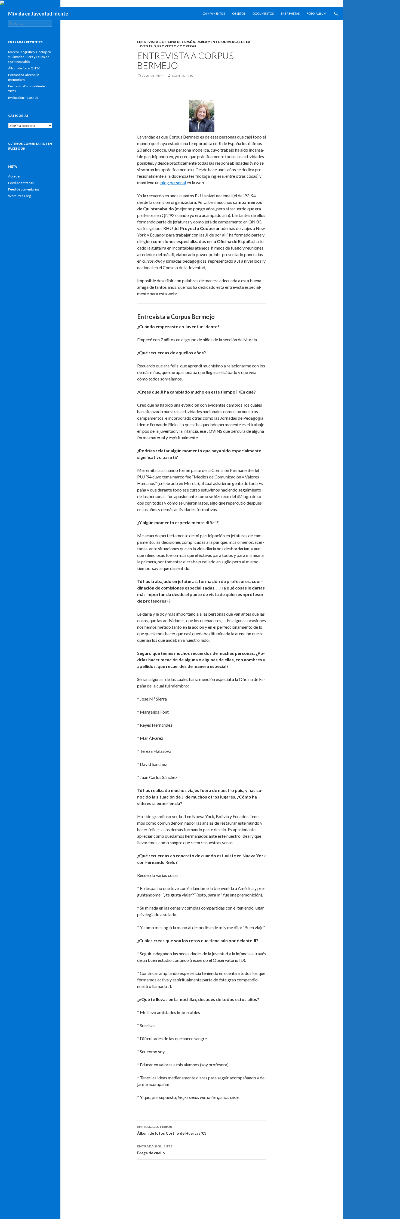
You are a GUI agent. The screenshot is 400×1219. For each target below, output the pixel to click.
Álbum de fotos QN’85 (24, 68)
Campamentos (214, 13)
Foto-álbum (316, 13)
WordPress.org (19, 196)
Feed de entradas (21, 183)
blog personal (173, 182)
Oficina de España (178, 42)
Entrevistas (290, 13)
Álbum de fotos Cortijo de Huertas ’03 (171, 1130)
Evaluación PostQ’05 (23, 98)
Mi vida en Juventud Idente (38, 14)
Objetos (238, 13)
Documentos (263, 13)
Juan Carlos (182, 76)
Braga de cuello (155, 1149)
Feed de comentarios (23, 189)
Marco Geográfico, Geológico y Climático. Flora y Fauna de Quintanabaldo (29, 57)
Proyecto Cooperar (176, 46)
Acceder (14, 176)
